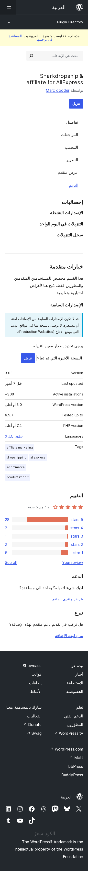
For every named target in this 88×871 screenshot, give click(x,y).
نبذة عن (76, 665)
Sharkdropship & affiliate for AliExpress (54, 79)
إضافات (35, 682)
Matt (76, 757)
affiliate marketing (20, 447)
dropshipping (16, 457)
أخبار (79, 674)
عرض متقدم (68, 172)
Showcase (32, 665)
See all (11, 562)
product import (18, 477)
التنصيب (71, 147)
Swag (34, 733)
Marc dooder (57, 90)
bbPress (75, 766)
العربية (66, 797)
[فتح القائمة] (8, 7)
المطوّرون (75, 724)
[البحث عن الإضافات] (31, 56)
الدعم (73, 185)
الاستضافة (75, 682)
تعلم (79, 707)
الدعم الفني (73, 716)
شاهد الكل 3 (14, 436)
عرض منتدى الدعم (67, 598)
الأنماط (36, 691)
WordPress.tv (68, 733)
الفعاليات (34, 716)
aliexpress (37, 457)
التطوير (72, 159)
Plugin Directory (70, 22)
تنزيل (76, 103)
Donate (32, 724)
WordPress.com (66, 749)
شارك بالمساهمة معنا (24, 707)
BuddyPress (72, 774)
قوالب (37, 674)
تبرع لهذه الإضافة (69, 635)
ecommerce (16, 467)
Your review (72, 562)
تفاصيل (72, 122)
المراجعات (69, 134)
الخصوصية (74, 691)
